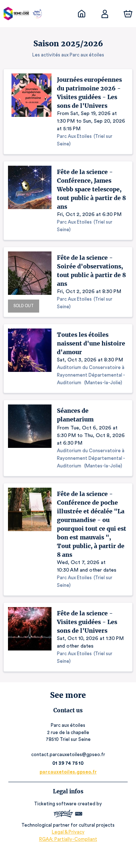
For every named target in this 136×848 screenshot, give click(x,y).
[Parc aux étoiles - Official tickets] (81, 14)
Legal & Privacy (68, 832)
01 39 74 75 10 (68, 763)
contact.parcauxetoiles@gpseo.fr (68, 754)
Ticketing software (55, 803)
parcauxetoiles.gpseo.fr (68, 771)
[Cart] (128, 14)
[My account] (104, 14)
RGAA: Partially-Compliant (68, 839)
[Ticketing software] (68, 814)
